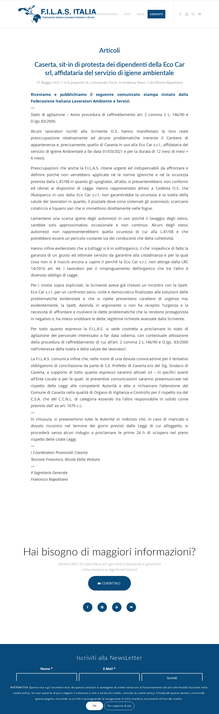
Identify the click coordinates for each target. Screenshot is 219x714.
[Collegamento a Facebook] (180, 14)
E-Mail (109, 668)
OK (94, 706)
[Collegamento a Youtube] (186, 14)
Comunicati (98, 82)
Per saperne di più (119, 706)
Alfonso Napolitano (168, 82)
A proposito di (78, 82)
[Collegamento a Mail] (199, 14)
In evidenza (127, 82)
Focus (113, 82)
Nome (46, 668)
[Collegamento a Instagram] (193, 14)
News (141, 82)
